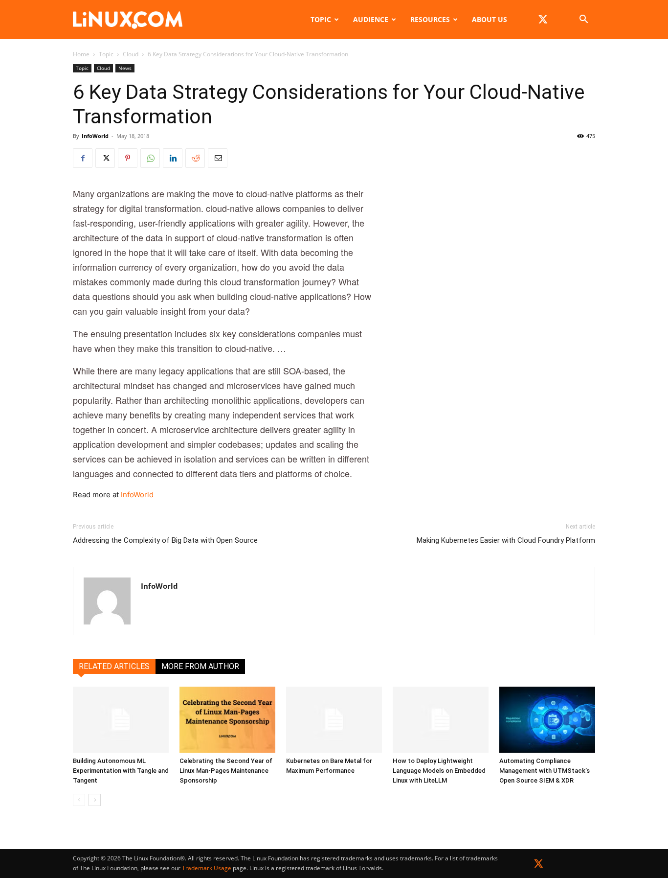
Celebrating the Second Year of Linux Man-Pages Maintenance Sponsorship (225, 770)
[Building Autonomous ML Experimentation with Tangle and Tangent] (121, 720)
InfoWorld (95, 135)
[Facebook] (82, 158)
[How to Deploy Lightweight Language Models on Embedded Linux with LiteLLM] (441, 720)
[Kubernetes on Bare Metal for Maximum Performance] (334, 720)
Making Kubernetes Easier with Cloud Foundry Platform (506, 540)
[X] (542, 19)
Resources (430, 19)
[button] (583, 20)
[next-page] (95, 800)
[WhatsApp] (150, 158)
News (125, 68)
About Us (489, 19)
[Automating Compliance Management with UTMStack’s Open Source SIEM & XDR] (547, 720)
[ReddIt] (195, 158)
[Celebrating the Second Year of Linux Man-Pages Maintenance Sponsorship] (227, 720)
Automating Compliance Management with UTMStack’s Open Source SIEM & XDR (544, 770)
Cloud (130, 54)
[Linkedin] (172, 158)
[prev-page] (79, 800)
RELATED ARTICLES (114, 666)
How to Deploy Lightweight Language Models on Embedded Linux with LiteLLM (439, 770)
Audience (370, 19)
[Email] (217, 158)
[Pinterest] (127, 158)
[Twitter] (539, 865)
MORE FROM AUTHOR (200, 666)
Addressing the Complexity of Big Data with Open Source (165, 540)
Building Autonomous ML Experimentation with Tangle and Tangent (121, 770)
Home (81, 54)
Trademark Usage (206, 868)
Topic (321, 19)
